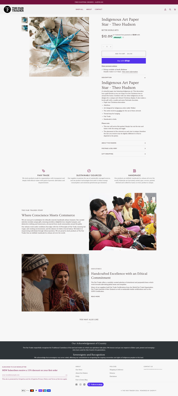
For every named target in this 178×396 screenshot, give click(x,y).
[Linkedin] (84, 384)
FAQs (77, 376)
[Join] (64, 375)
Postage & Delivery (109, 148)
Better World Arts (110, 30)
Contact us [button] (148, 366)
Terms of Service (57, 379)
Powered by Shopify (148, 390)
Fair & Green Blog (81, 380)
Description (107, 77)
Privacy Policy (43, 379)
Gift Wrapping (107, 154)
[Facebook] (76, 384)
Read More (95, 296)
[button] (79, 9)
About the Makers (82, 373)
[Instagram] (80, 384)
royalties (119, 111)
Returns (112, 373)
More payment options (109, 66)
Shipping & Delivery (116, 370)
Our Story (79, 370)
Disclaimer (113, 376)
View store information (130, 72)
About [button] (78, 366)
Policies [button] (113, 366)
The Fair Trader (128, 390)
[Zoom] (59, 47)
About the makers (109, 143)
